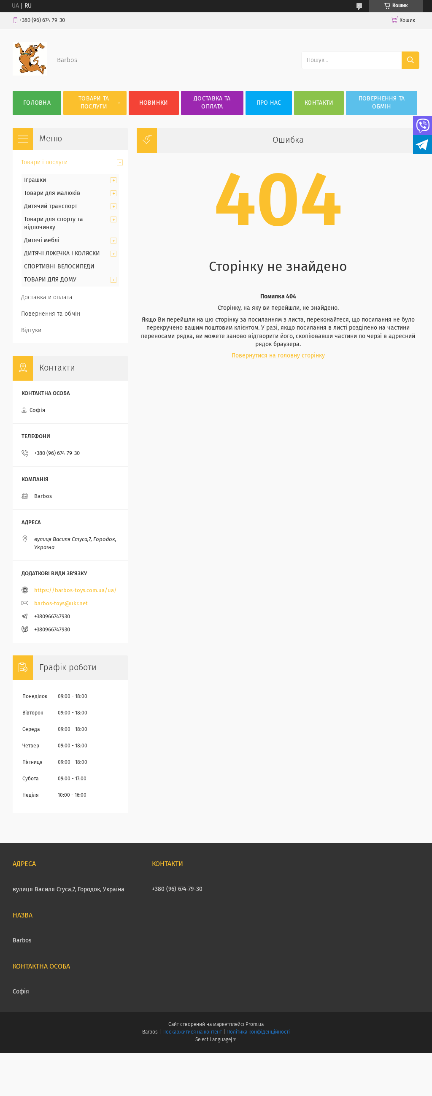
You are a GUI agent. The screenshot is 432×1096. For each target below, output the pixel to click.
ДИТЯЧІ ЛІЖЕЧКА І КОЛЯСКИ (62, 254)
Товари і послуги (44, 162)
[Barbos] (30, 74)
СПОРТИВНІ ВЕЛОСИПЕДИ (59, 267)
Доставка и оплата (47, 297)
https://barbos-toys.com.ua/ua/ (75, 590)
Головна (37, 103)
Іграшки (35, 180)
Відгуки (31, 330)
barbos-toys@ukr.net (61, 603)
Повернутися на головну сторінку (278, 356)
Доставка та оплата (212, 103)
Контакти (319, 103)
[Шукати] (410, 60)
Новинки (153, 103)
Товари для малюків (52, 193)
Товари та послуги (93, 103)
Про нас (268, 103)
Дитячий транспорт (50, 206)
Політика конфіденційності (258, 1032)
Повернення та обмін (382, 103)
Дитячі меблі (41, 241)
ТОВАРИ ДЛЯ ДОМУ (50, 280)
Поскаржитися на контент (192, 1032)
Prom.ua (255, 1024)
